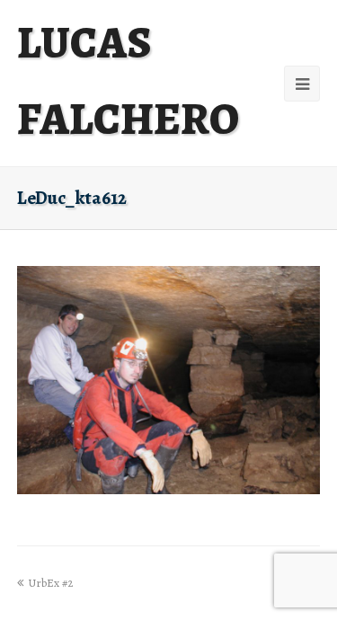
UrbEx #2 (50, 582)
